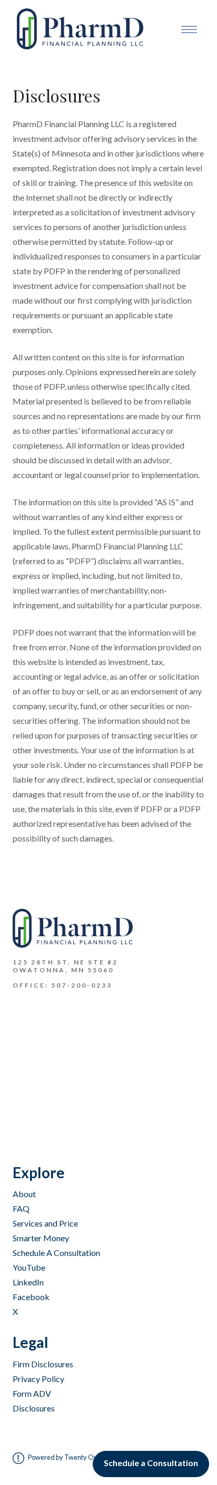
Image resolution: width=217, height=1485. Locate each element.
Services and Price (45, 1223)
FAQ (21, 1208)
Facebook (31, 1297)
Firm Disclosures (43, 1364)
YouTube (29, 1267)
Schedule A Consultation (56, 1253)
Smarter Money (41, 1238)
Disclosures (34, 1408)
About (24, 1194)
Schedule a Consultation (151, 1463)
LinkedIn (28, 1282)
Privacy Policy (38, 1379)
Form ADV (32, 1393)
